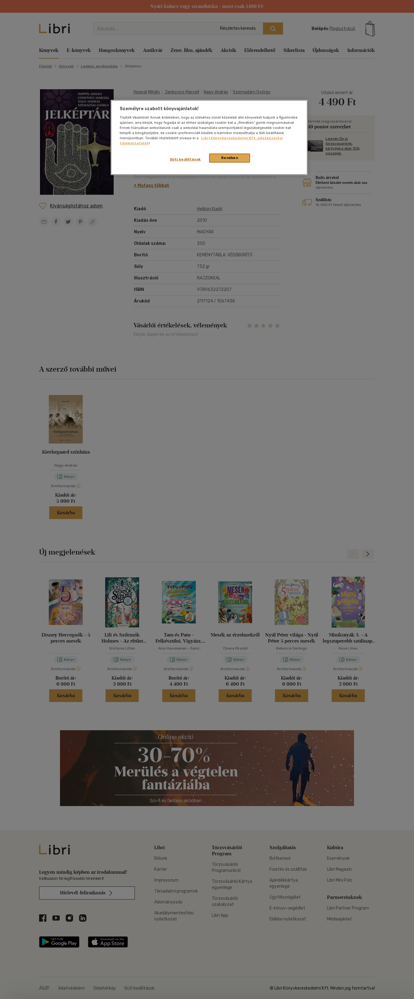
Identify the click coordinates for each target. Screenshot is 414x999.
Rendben (229, 158)
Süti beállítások (185, 159)
